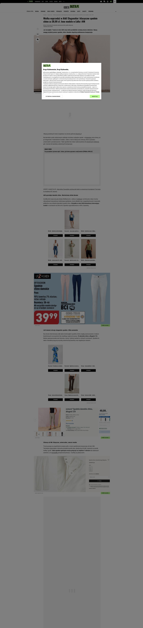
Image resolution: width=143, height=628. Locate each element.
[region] (71, 81)
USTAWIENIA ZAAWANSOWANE (53, 96)
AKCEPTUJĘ (95, 96)
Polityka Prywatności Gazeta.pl (87, 92)
